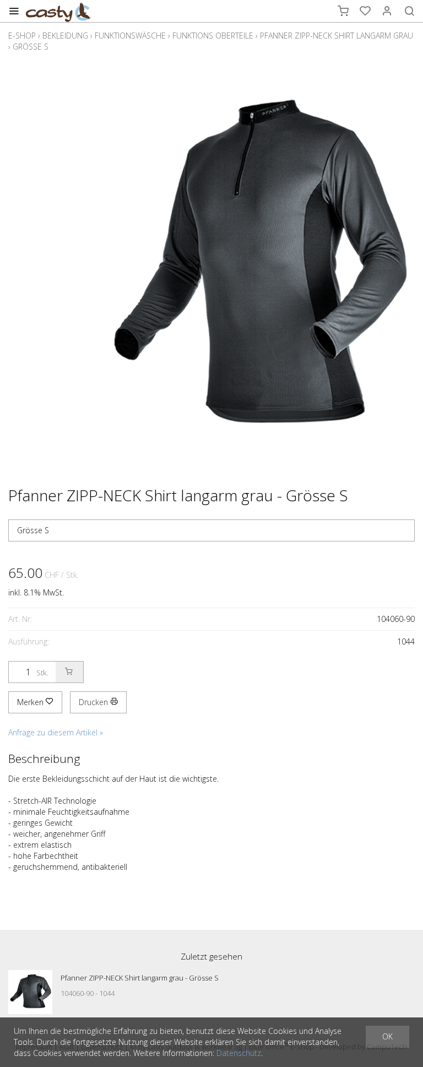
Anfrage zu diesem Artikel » (55, 732)
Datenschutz (238, 1053)
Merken (31, 702)
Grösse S (30, 46)
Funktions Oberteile (212, 35)
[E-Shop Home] (58, 11)
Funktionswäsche (130, 35)
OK (387, 1036)
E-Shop (22, 35)
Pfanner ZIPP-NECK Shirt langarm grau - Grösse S (140, 978)
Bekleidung (65, 35)
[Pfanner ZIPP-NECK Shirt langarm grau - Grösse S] (30, 992)
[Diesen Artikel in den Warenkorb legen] (69, 672)
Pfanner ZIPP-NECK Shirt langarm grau (336, 35)
